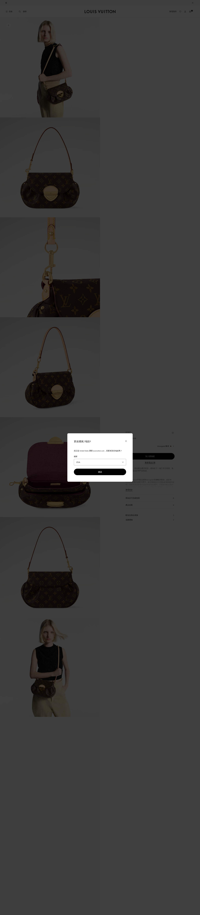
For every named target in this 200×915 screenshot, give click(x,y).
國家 (75, 456)
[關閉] (126, 441)
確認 (100, 472)
